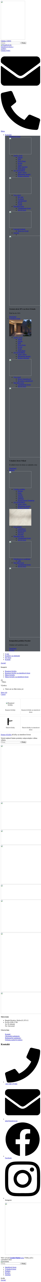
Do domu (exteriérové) (25, 381)
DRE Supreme (22, 167)
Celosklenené (22, 201)
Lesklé (20, 204)
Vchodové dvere (14, 318)
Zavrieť (3, 663)
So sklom (21, 199)
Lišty (19, 561)
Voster (20, 165)
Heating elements (23, 176)
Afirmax (20, 497)
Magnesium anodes (24, 174)
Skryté (20, 203)
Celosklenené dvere (24, 208)
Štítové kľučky (10, 675)
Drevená (20, 534)
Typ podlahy (17, 527)
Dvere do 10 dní (23, 231)
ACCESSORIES (19, 170)
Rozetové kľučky (11, 671)
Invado (20, 163)
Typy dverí (17, 195)
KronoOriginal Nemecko (26, 500)
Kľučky (12, 650)
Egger (20, 493)
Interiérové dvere (14, 137)
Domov (3, 735)
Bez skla (20, 197)
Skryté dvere (22, 210)
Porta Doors (22, 161)
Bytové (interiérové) (24, 379)
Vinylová (21, 532)
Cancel (3, 694)
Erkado (20, 157)
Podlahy (12, 470)
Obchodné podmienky (12, 1036)
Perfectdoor (21, 169)
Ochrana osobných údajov (13, 1040)
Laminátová (22, 529)
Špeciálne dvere (18, 206)
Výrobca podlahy (19, 489)
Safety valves (22, 172)
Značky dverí (17, 155)
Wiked (20, 339)
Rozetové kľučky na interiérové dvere (17, 673)
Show (4, 692)
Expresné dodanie (19, 229)
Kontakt (7, 1034)
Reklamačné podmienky (13, 1038)
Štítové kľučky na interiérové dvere (16, 677)
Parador (20, 491)
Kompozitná (22, 531)
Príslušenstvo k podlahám (21, 559)
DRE (19, 159)
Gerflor (20, 495)
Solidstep (21, 498)
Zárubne (16, 233)
